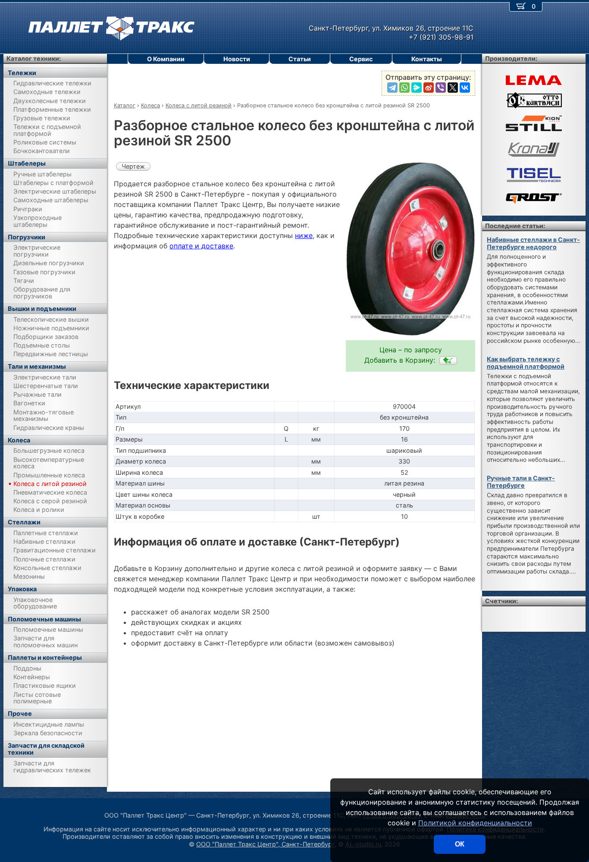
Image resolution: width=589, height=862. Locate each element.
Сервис (361, 59)
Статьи (299, 59)
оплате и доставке (201, 245)
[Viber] (440, 87)
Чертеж (133, 166)
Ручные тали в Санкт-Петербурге (521, 481)
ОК (459, 844)
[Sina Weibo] (428, 87)
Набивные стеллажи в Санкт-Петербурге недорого (533, 243)
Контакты (426, 59)
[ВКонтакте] (465, 87)
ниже (304, 235)
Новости (236, 59)
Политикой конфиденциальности (475, 822)
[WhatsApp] (404, 87)
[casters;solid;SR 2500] (448, 360)
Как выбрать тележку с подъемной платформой (525, 362)
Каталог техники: (33, 58)
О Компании (166, 59)
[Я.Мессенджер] (416, 87)
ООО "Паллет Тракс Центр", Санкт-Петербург (265, 844)
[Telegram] (392, 87)
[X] (453, 87)
